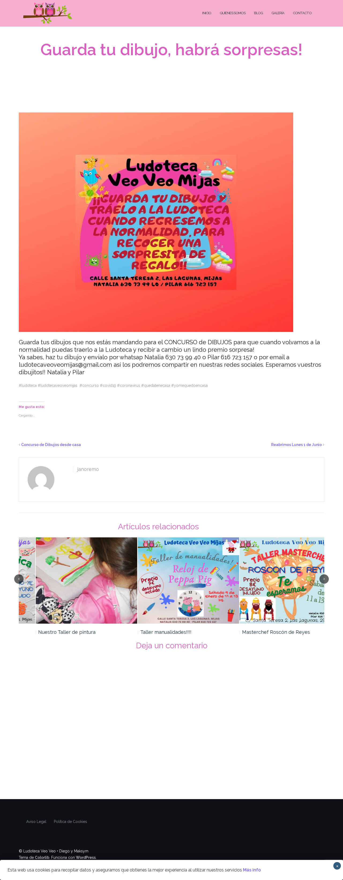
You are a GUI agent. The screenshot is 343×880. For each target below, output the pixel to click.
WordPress (86, 857)
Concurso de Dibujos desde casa (51, 445)
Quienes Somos (232, 13)
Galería (277, 13)
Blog (258, 13)
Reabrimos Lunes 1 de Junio (296, 445)
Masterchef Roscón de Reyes (259, 632)
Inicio (206, 13)
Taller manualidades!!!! (148, 632)
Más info (252, 869)
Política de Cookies (70, 821)
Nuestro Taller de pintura (50, 632)
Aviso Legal (36, 821)
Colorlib (42, 857)
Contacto (302, 13)
